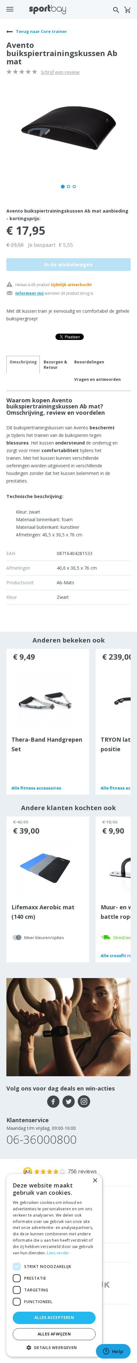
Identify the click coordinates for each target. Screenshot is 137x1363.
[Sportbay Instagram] (84, 1101)
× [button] (94, 1180)
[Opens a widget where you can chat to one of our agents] (113, 1352)
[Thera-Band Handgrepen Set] (45, 700)
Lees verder (58, 1253)
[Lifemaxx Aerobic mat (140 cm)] (45, 868)
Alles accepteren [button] (54, 1317)
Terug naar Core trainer (41, 31)
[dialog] (54, 1265)
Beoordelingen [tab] (89, 362)
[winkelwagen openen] (127, 10)
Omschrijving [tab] (23, 362)
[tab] (55, 365)
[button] (54, 1347)
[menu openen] (9, 9)
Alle (36, 788)
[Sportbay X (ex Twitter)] (68, 1101)
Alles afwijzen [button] (54, 1334)
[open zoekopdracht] (116, 10)
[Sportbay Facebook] (53, 1101)
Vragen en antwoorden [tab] (97, 379)
